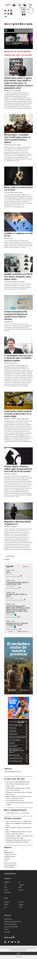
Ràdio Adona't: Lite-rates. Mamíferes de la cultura (16, 750)
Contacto (6, 929)
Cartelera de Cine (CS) (10, 854)
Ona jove (12, 743)
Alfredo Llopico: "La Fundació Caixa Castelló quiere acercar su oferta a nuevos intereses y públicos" (17, 138)
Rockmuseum (13, 734)
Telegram (21, 904)
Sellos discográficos (9, 867)
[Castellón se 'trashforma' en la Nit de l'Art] (18, 231)
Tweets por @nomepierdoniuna (12, 771)
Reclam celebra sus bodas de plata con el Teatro (18, 188)
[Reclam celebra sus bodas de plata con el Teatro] (18, 185)
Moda (20, 887)
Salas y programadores (10, 865)
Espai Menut (7, 892)
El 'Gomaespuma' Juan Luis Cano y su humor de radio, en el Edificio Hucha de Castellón (18, 358)
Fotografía (7, 859)
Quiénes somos (8, 919)
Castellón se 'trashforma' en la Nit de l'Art (18, 234)
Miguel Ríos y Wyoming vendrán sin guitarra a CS (17, 522)
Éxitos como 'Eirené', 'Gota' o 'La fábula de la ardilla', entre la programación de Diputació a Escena (18, 823)
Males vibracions (14, 755)
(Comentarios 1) (26, 549)
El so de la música (14, 740)
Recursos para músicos (10, 863)
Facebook (21, 902)
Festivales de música (9, 856)
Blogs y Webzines (8, 852)
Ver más (11, 631)
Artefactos (12, 728)
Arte (12, 90)
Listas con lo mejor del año (11, 927)
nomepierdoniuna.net (10, 873)
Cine (12, 419)
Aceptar (18, 953)
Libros (5, 887)
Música (12, 192)
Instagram (6, 902)
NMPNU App (7, 937)
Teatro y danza (17, 90)
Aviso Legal (7, 932)
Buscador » (26, 566)
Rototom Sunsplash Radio (17, 737)
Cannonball (12, 731)
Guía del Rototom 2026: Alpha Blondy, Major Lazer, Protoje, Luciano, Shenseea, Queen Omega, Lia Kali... (18, 784)
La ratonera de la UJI (15, 758)
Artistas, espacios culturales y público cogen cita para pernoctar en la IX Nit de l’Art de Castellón (18, 469)
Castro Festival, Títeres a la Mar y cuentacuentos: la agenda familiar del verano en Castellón (19, 803)
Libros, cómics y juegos (19, 419)
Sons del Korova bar (15, 761)
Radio (5, 861)
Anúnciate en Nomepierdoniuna (12, 921)
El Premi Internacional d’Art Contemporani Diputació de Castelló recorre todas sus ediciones (15, 315)
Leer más (18, 957)
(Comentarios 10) (19, 206)
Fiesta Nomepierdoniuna (10, 924)
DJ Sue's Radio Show (15, 725)
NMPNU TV (7, 882)
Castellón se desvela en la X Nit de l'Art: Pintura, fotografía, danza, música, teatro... (18, 276)
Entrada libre (14, 363)
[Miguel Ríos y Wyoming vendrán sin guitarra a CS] (18, 519)
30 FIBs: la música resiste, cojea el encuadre (18, 813)
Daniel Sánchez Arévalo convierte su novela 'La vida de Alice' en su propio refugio (18, 414)
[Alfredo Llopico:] (18, 132)
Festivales (21, 890)
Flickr (5, 907)
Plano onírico (13, 746)
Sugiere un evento (23, 631)
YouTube (6, 904)
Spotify (20, 907)
